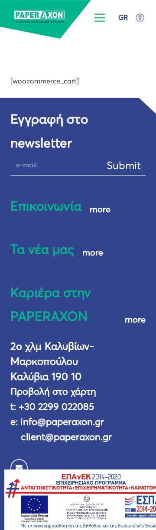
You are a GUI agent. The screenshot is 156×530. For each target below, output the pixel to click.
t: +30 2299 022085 (52, 407)
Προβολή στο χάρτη (53, 392)
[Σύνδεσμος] (46, 19)
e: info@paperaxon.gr (57, 422)
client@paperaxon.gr (66, 437)
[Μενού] (100, 18)
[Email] (19, 467)
